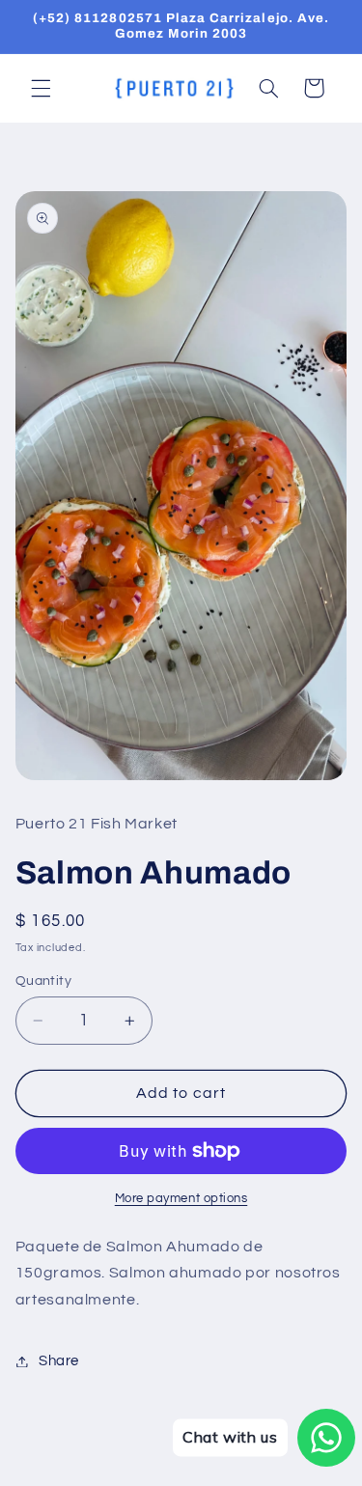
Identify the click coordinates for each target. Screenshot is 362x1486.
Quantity (43, 981)
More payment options (181, 1198)
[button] (40, 88)
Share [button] (59, 1361)
